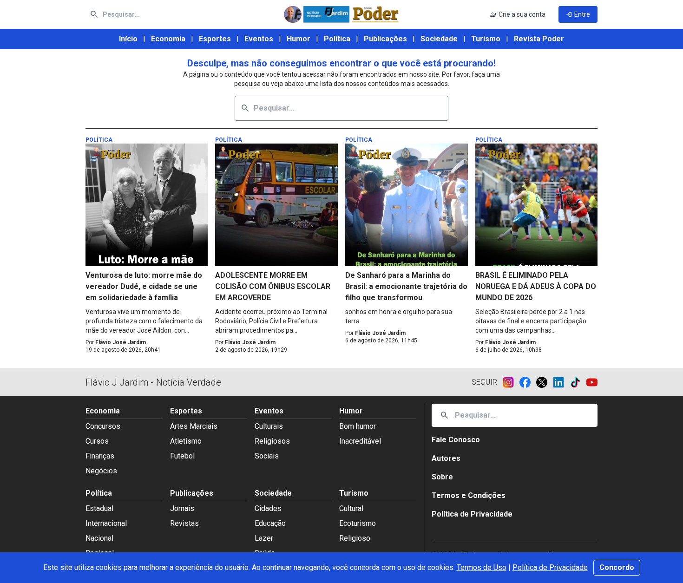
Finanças (99, 456)
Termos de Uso (481, 567)
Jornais (182, 508)
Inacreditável (360, 441)
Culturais (269, 426)
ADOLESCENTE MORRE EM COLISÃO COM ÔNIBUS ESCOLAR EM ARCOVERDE (272, 286)
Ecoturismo (357, 523)
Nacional (99, 538)
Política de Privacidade (550, 567)
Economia (168, 38)
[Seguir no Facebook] (527, 382)
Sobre (442, 476)
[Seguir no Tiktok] (578, 382)
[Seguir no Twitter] (544, 382)
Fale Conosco (456, 439)
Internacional (106, 523)
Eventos (258, 38)
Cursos (97, 441)
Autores (446, 458)
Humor (298, 38)
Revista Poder (539, 38)
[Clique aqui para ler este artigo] (146, 205)
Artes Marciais (193, 426)
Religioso (354, 538)
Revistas (184, 523)
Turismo (485, 38)
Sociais (267, 456)
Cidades (268, 508)
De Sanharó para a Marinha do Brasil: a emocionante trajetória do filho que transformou (406, 286)
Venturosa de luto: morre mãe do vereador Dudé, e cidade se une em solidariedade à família (143, 286)
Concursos (102, 426)
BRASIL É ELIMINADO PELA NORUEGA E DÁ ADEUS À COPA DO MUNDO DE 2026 (535, 286)
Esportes (215, 38)
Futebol (182, 456)
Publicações (385, 38)
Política (337, 38)
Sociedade (439, 38)
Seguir (484, 382)
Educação (270, 523)
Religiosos (272, 441)
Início (128, 38)
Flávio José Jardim (120, 342)
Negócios (101, 470)
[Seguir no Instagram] (511, 382)
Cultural (351, 508)
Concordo (616, 567)
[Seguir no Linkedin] (561, 382)
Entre (578, 14)
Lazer (264, 538)
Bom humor (357, 426)
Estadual (99, 508)
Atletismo (186, 441)
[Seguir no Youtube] (592, 382)
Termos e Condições (469, 495)
